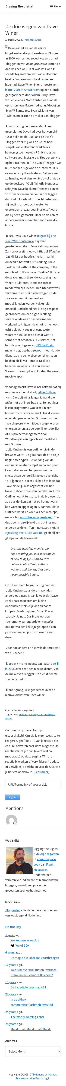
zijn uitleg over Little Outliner (24, 533)
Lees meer (41, 772)
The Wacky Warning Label (27, 1017)
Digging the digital (19, 6)
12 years (10, 965)
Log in (46, 1078)
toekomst (49, 714)
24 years (10, 1012)
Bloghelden (12, 910)
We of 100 (22, 945)
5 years (10, 935)
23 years (10, 994)
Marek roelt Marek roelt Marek (31, 1029)
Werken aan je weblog (25, 940)
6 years (10, 952)
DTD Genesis (37, 1074)
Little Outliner (47, 392)
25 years (10, 1024)
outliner (23, 714)
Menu (57, 6)
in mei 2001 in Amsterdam (22, 90)
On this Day (13, 927)
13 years (10, 982)
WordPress (36, 1078)
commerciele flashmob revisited (32, 1005)
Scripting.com (36, 714)
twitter (8, 718)
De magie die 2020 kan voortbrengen (35, 958)
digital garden (49, 854)
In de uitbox (18, 999)
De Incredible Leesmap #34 (28, 987)
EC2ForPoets (45, 345)
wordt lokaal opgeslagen (36, 517)
